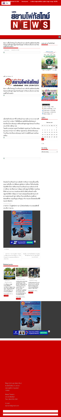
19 (49, 134)
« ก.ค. (42, 143)
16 (42, 134)
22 (56, 134)
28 (54, 137)
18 (47, 134)
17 (45, 134)
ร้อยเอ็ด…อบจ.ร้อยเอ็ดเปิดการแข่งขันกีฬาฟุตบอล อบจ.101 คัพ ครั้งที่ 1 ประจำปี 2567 (31, 255)
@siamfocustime (8, 282)
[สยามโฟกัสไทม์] (5, 37)
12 (49, 132)
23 (42, 137)
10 (45, 132)
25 (47, 137)
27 (52, 137)
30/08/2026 (7, 280)
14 (54, 132)
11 (47, 132)
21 (54, 134)
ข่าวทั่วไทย (6, 249)
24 (45, 137)
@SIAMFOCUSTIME (15, 50)
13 (52, 132)
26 (49, 137)
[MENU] (59, 37)
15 (56, 132)
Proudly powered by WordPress (20, 414)
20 (52, 134)
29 (56, 137)
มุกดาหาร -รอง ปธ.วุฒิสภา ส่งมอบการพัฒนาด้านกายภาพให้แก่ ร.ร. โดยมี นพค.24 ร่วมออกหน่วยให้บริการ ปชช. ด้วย (12, 256)
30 (42, 139)
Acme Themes (45, 414)
